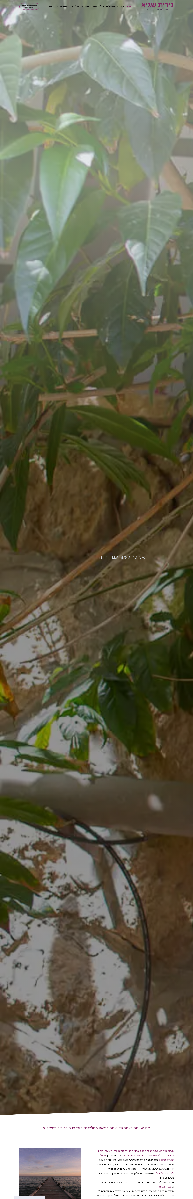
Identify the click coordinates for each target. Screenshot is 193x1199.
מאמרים (64, 6)
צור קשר (53, 6)
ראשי (129, 6)
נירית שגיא (157, 5)
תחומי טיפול (82, 6)
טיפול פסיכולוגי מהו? (103, 6)
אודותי (120, 6)
